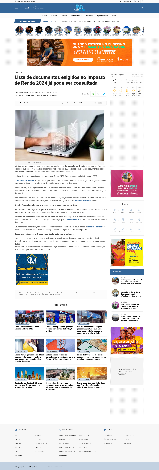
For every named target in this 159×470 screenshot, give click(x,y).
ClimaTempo (139, 76)
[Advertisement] (127, 133)
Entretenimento (76, 16)
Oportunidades (102, 16)
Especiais (89, 16)
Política (54, 16)
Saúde (114, 16)
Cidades (64, 16)
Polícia (45, 16)
